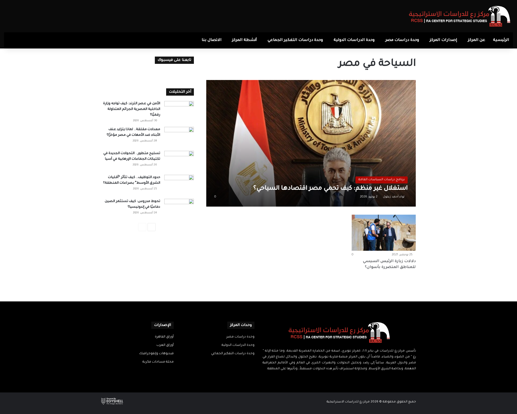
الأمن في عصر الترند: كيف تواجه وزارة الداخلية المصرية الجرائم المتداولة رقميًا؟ (131, 109)
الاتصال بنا (212, 40)
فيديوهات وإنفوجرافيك (156, 354)
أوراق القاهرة (164, 337)
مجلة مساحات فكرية (158, 362)
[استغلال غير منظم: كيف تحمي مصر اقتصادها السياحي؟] (311, 143)
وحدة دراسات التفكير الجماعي (295, 40)
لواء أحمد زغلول (393, 197)
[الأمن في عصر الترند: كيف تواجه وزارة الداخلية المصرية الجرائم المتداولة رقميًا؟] (179, 111)
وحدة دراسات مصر (402, 40)
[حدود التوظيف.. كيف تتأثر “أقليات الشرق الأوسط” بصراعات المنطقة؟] (179, 185)
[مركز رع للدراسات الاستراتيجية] (460, 16)
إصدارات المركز (443, 40)
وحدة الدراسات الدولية (354, 40)
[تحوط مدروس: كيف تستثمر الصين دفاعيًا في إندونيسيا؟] (179, 209)
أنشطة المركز (244, 40)
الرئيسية (501, 40)
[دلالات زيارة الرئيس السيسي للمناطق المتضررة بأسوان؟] (384, 233)
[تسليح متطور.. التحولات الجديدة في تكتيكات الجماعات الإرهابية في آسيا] (179, 161)
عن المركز (476, 40)
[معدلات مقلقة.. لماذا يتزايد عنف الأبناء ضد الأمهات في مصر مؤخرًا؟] (179, 137)
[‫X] (342, 379)
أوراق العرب (165, 345)
